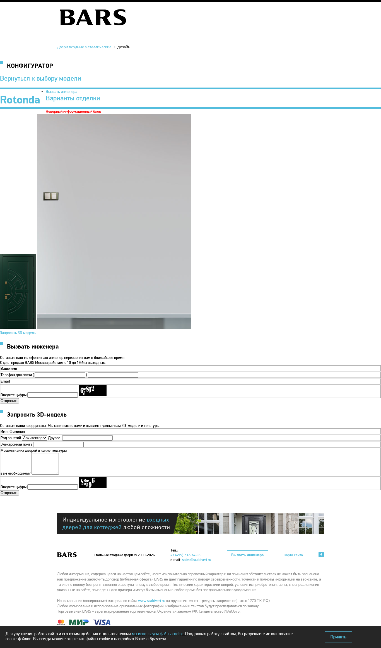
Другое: (55, 438)
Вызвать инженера (61, 91)
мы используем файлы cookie (157, 633)
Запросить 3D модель (18, 332)
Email (5, 381)
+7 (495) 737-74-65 (185, 555)
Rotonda (20, 100)
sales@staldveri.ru (196, 560)
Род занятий (11, 438)
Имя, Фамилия (13, 431)
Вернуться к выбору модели (40, 78)
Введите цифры (13, 395)
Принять (338, 637)
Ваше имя (9, 368)
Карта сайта (293, 555)
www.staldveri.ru (151, 600)
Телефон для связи (16, 375)
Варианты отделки (73, 98)
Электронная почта (16, 444)
